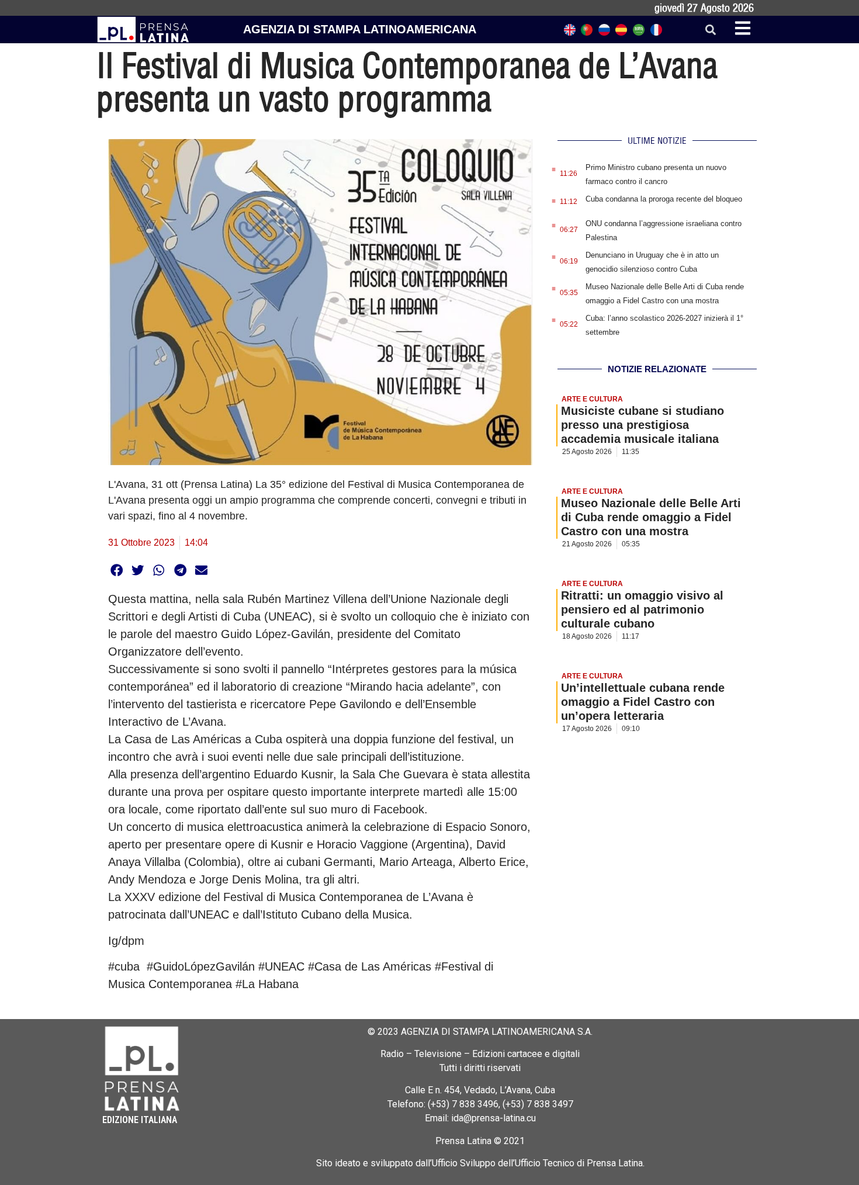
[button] (710, 29)
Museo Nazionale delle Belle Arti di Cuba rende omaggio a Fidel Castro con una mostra (651, 517)
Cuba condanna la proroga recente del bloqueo (664, 199)
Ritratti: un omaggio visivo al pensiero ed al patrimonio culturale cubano (642, 609)
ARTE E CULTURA (592, 399)
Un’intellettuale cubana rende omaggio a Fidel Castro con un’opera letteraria (643, 701)
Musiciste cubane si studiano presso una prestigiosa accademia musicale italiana (642, 424)
